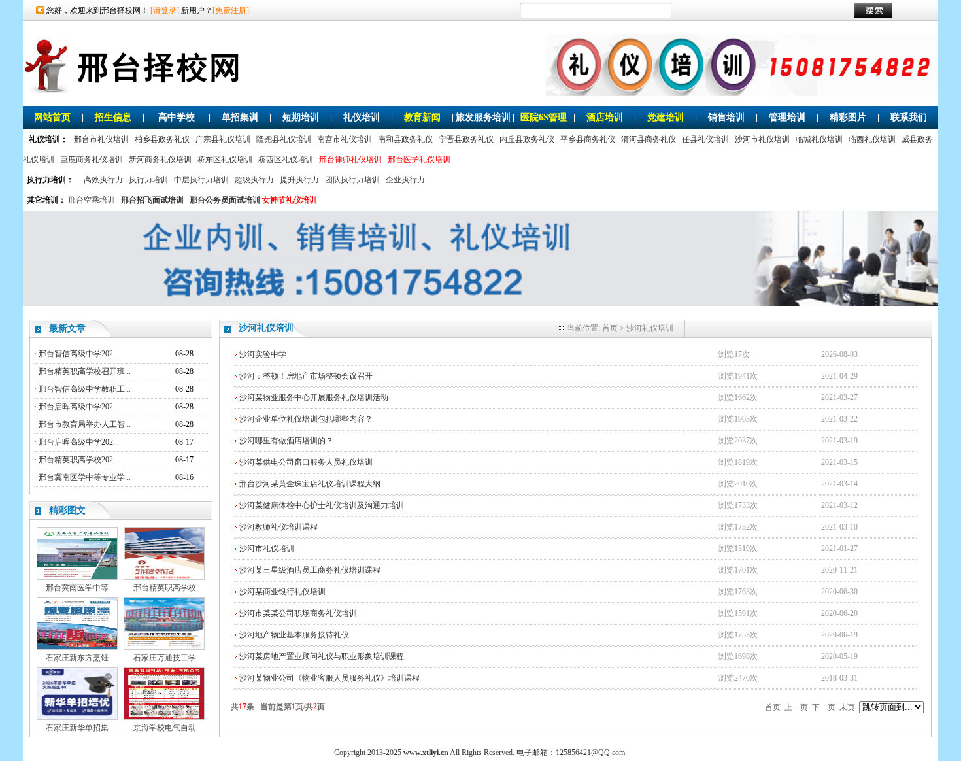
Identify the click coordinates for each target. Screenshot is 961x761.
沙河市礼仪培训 (762, 139)
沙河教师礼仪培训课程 (278, 527)
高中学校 (176, 117)
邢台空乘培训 (91, 200)
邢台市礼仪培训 (101, 139)
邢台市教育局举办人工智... (85, 424)
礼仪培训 (361, 117)
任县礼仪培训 (705, 139)
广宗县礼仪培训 (222, 139)
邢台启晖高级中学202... (79, 406)
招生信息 (113, 117)
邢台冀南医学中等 (77, 587)
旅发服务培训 (483, 117)
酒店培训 (604, 117)
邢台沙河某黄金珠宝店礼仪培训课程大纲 (309, 483)
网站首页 (52, 117)
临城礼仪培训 (819, 139)
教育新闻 (422, 117)
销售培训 (726, 117)
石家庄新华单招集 (77, 727)
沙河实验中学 (262, 354)
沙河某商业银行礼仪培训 (282, 591)
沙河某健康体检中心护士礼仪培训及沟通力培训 (321, 505)
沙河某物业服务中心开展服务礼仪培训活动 (313, 397)
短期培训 (300, 117)
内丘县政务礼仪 (526, 139)
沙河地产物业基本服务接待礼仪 (294, 634)
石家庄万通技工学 (164, 657)
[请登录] (164, 10)
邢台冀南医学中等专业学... (85, 477)
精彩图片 (848, 117)
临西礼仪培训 (872, 139)
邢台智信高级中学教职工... (85, 389)
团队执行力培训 (352, 179)
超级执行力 (254, 179)
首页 (610, 328)
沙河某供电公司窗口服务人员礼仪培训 (306, 462)
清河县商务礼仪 (648, 139)
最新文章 (67, 328)
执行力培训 (148, 179)
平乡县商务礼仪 (587, 139)
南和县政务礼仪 (405, 139)
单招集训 (240, 117)
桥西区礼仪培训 (285, 159)
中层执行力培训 (201, 179)
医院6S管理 (543, 117)
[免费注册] (230, 10)
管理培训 (787, 117)
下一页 (823, 707)
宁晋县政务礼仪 (466, 139)
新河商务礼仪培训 (160, 159)
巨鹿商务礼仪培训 (91, 159)
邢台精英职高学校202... (79, 459)
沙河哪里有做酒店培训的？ (286, 440)
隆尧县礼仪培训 (283, 139)
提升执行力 (299, 179)
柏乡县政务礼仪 (162, 139)
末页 (847, 707)
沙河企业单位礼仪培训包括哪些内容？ (306, 419)
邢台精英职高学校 (164, 587)
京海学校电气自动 (164, 727)
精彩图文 (67, 510)
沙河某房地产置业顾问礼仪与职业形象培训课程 (321, 656)
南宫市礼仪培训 (344, 139)
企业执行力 (405, 179)
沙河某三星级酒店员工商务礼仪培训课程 (309, 570)
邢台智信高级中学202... (79, 353)
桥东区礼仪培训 (224, 159)
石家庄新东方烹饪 (77, 657)
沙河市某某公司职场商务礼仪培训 (298, 613)
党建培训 (665, 117)
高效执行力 (103, 179)
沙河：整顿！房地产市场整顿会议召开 (306, 375)
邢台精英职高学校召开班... (85, 371)
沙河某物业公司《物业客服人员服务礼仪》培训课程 (329, 678)
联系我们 (908, 117)
